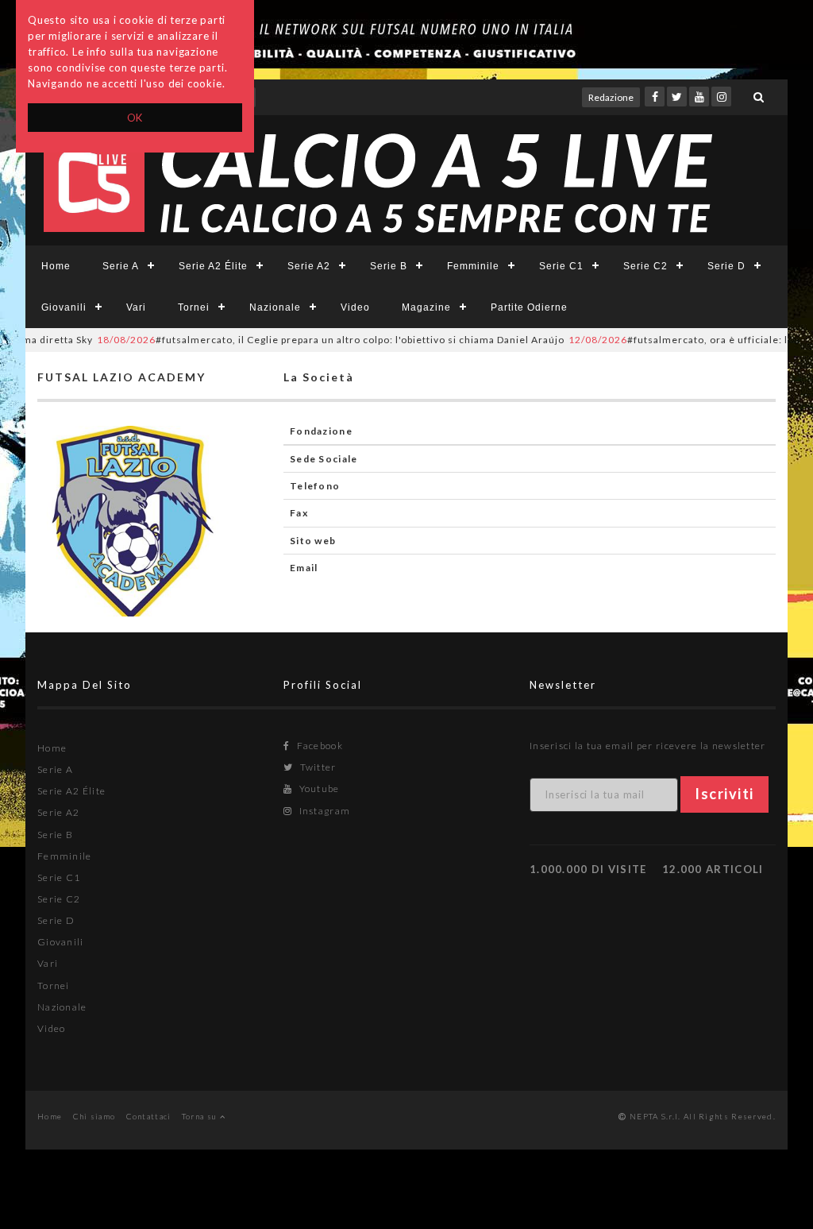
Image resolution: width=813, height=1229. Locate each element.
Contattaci (148, 1116)
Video (355, 307)
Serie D (726, 266)
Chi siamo (94, 1116)
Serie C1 (561, 266)
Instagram (323, 811)
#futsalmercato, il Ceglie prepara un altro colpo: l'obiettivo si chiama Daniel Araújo (313, 340)
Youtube (317, 788)
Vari (136, 307)
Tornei (194, 307)
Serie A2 (308, 266)
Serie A (120, 266)
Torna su (201, 1116)
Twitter (316, 767)
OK (135, 117)
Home (56, 266)
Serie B (388, 266)
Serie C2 (645, 266)
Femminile (473, 266)
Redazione (611, 97)
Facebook (318, 746)
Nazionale (275, 307)
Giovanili (64, 307)
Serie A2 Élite (213, 266)
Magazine (426, 307)
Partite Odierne (529, 307)
